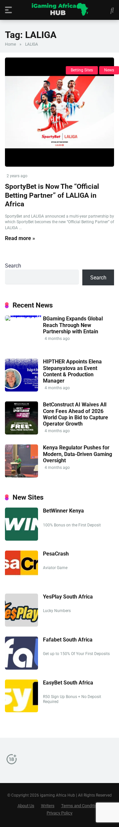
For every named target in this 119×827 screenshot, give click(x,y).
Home (10, 44)
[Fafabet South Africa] (21, 668)
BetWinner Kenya (63, 511)
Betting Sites (82, 70)
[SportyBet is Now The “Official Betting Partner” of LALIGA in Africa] (59, 112)
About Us (26, 805)
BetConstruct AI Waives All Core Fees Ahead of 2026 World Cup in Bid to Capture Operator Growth (75, 414)
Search (13, 266)
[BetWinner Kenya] (21, 539)
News (109, 70)
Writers (48, 805)
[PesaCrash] (21, 576)
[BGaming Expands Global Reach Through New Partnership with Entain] (24, 315)
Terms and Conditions (81, 805)
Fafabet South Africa (68, 640)
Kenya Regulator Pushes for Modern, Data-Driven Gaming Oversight (77, 453)
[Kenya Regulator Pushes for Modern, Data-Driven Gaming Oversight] (21, 476)
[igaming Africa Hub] (59, 9)
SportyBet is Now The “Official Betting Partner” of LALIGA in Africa (52, 195)
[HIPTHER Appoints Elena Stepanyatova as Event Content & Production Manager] (21, 390)
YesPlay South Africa (68, 597)
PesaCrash (56, 554)
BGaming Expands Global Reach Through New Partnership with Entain (73, 324)
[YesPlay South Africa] (21, 625)
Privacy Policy (59, 812)
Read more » (20, 238)
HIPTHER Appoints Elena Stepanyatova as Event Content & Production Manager (72, 371)
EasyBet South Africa (68, 683)
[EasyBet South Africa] (21, 710)
